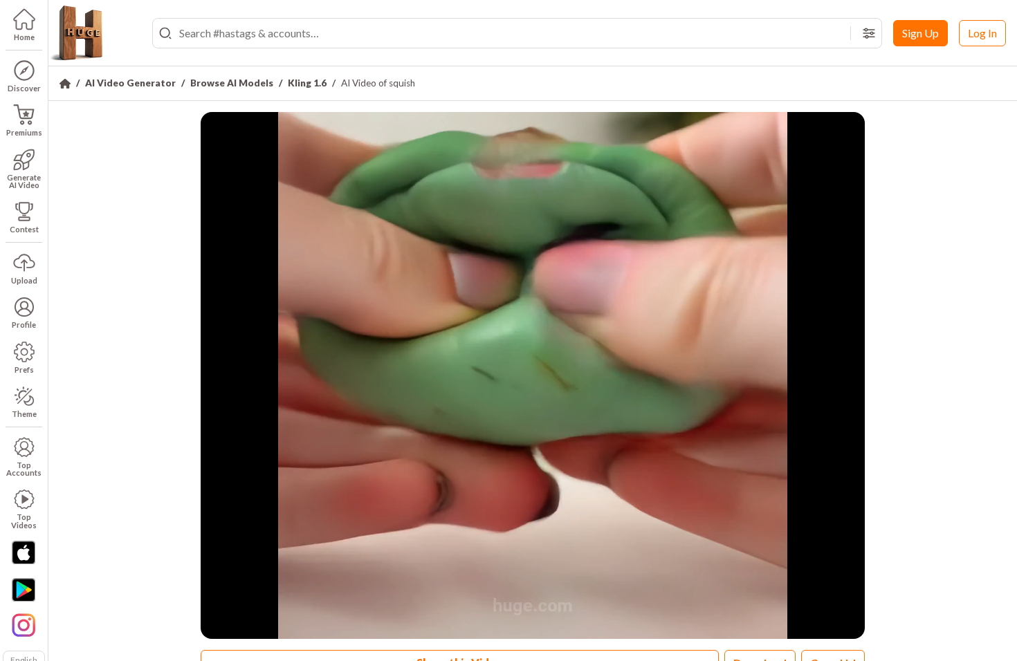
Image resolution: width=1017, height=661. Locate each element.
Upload (24, 280)
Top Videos (24, 520)
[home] (76, 33)
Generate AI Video (24, 181)
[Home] (65, 83)
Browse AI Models (231, 83)
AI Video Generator (130, 83)
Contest (24, 229)
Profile (24, 324)
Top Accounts (24, 468)
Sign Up (920, 32)
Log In (982, 32)
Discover (24, 88)
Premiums (24, 132)
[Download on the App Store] (23, 552)
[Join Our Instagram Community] (23, 624)
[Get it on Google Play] (23, 590)
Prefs (24, 369)
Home (24, 36)
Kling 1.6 (307, 83)
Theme (24, 413)
